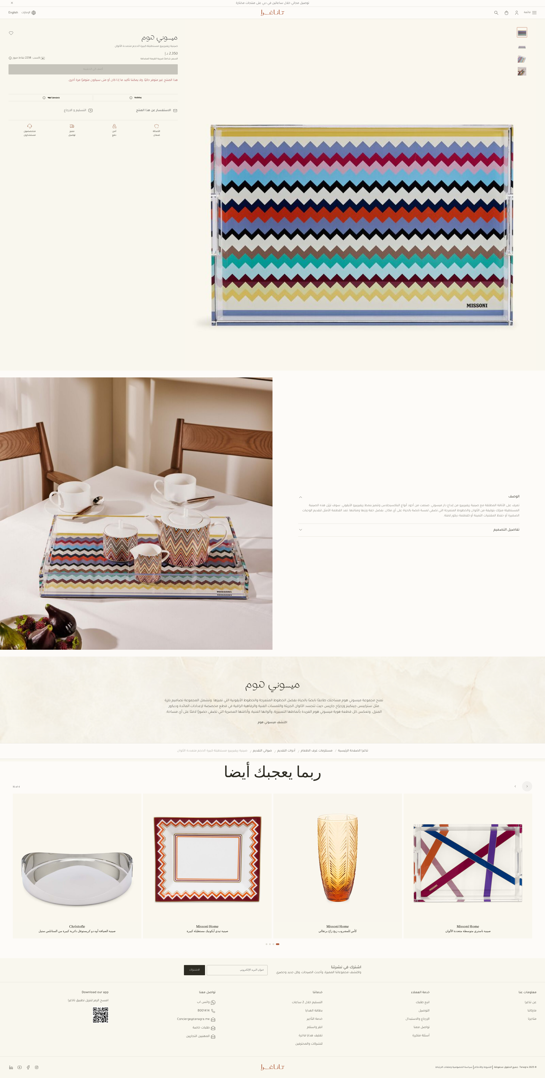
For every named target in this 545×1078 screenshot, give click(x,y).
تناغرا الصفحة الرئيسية (353, 751)
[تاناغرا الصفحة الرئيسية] (272, 12)
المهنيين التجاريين (198, 1036)
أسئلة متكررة (421, 1036)
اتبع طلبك (423, 1002)
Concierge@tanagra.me (193, 1019)
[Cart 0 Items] (506, 12)
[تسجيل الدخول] (516, 12)
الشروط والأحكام (483, 1067)
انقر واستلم (315, 1027)
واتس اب (203, 1002)
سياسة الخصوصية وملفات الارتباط (453, 1067)
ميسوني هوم (159, 36)
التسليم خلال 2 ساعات (307, 1002)
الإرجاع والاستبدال (418, 1019)
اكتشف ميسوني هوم (272, 722)
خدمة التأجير (315, 1019)
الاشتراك (194, 970)
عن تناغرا (530, 1002)
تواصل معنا (422, 1027)
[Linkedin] (11, 1067)
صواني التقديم (262, 751)
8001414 (204, 1011)
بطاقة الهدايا (314, 1011)
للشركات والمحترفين (309, 1044)
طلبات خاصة (201, 1028)
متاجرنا (532, 1019)
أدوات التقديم (286, 751)
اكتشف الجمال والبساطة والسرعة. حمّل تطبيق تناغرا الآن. (273, 3)
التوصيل (424, 1011)
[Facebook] (28, 1067)
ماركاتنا (532, 1011)
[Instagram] (36, 1067)
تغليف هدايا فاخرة (311, 1036)
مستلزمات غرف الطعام (317, 751)
